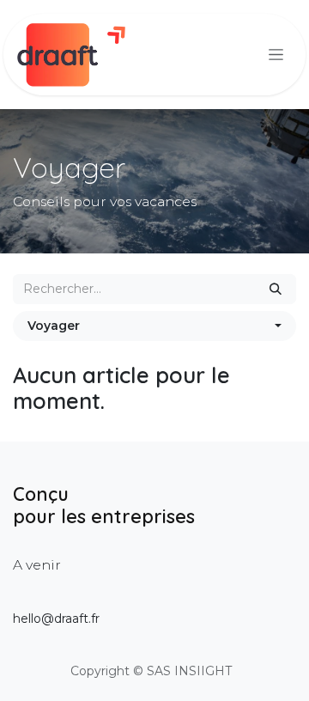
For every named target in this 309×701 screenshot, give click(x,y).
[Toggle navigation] (276, 55)
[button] (154, 326)
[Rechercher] (275, 289)
